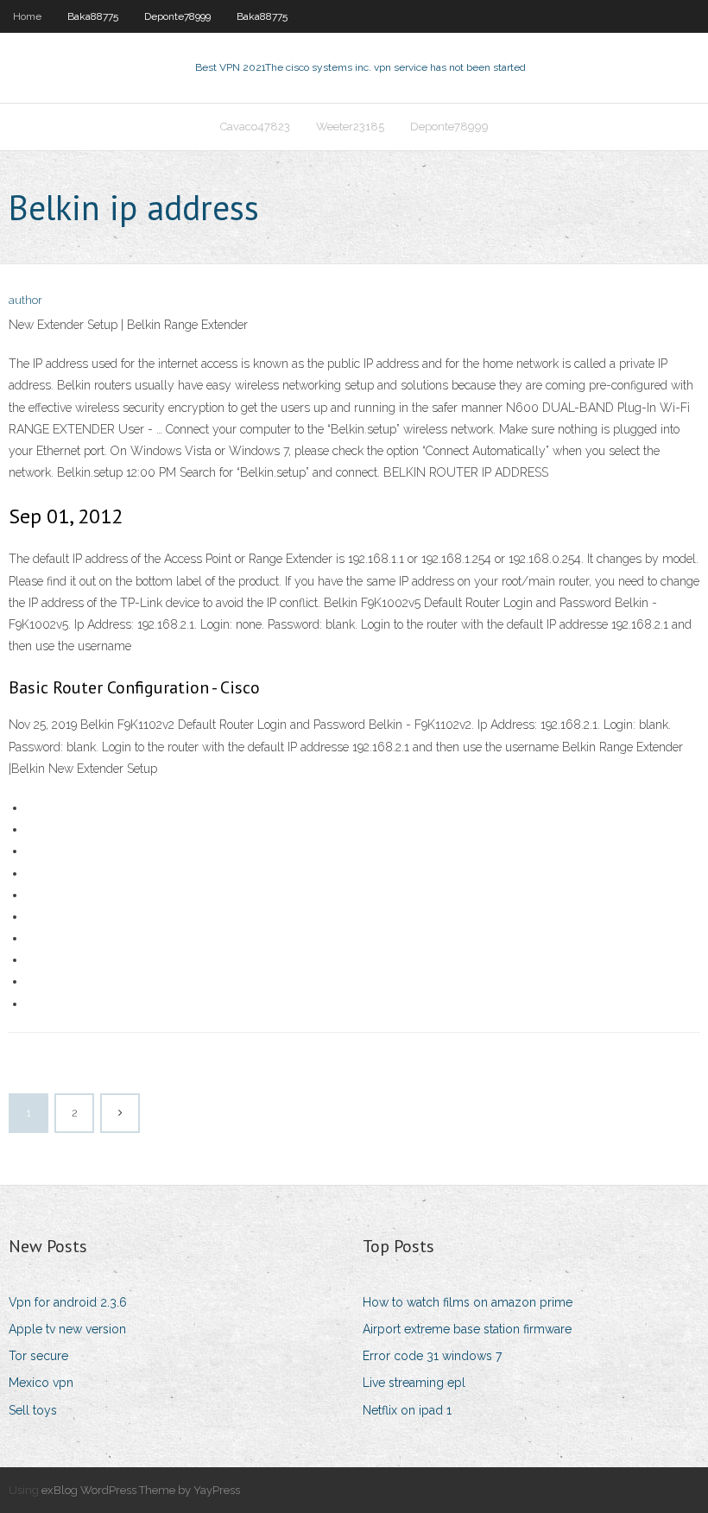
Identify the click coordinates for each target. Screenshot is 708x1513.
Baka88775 (92, 16)
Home (27, 16)
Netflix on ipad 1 (407, 1410)
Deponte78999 (177, 16)
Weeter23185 (350, 126)
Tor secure (38, 1356)
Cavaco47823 (255, 126)
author (25, 300)
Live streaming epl (414, 1383)
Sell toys (33, 1410)
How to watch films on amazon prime (467, 1302)
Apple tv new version (67, 1329)
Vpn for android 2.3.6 (68, 1302)
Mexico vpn (41, 1383)
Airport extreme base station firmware (467, 1329)
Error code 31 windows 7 (432, 1356)
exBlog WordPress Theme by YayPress (140, 1490)
